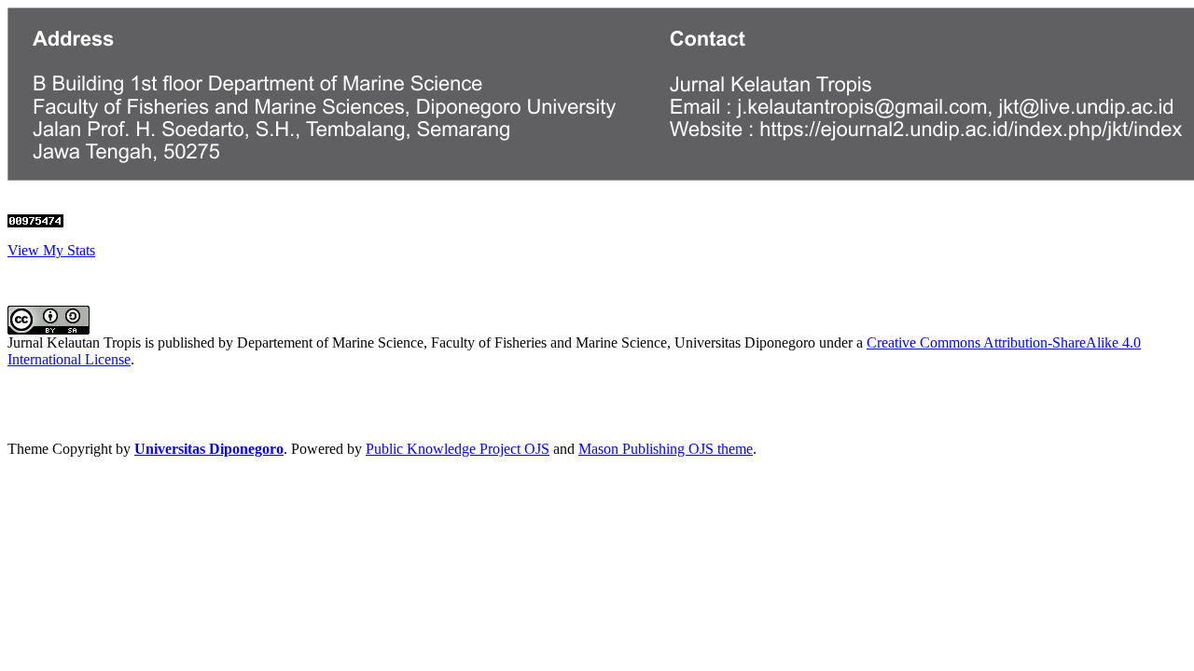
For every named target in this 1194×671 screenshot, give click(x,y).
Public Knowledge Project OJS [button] (457, 449)
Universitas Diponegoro (209, 449)
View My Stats (51, 250)
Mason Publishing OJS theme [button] (665, 449)
